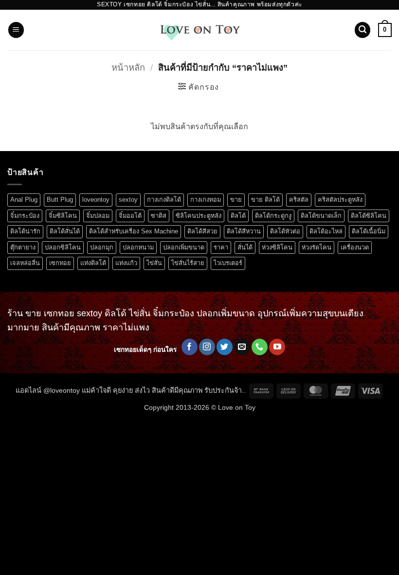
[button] (16, 30)
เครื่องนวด (355, 247)
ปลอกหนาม (138, 247)
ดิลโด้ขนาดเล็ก (321, 215)
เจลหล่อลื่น (25, 263)
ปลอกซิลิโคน (63, 247)
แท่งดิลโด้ (93, 263)
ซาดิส (158, 215)
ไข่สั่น (154, 263)
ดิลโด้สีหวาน (244, 231)
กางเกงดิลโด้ (164, 199)
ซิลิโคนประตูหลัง (198, 215)
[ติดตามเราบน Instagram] (207, 347)
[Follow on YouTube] (277, 347)
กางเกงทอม (205, 199)
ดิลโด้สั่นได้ (65, 231)
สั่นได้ (245, 247)
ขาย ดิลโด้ (265, 199)
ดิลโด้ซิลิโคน (368, 215)
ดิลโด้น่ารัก (25, 231)
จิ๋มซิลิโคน (63, 215)
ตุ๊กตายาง (23, 247)
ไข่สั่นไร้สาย (187, 263)
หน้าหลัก (128, 67)
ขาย (236, 199)
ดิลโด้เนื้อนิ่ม (368, 231)
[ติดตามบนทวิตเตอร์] (225, 347)
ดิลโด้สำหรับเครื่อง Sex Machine (133, 231)
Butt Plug (60, 199)
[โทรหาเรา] (260, 347)
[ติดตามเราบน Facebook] (189, 347)
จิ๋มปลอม (97, 215)
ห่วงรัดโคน (316, 247)
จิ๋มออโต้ (130, 215)
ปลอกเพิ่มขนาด (183, 247)
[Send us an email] (242, 347)
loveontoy (95, 199)
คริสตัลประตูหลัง (340, 199)
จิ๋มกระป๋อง (24, 215)
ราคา (221, 247)
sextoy (128, 199)
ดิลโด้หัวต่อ (285, 231)
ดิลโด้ (238, 215)
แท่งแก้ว (126, 263)
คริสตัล (298, 199)
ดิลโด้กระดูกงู (273, 215)
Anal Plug (23, 199)
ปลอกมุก (101, 247)
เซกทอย (60, 263)
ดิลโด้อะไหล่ (326, 231)
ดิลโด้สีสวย (202, 231)
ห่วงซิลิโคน (277, 247)
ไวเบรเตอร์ (228, 263)
